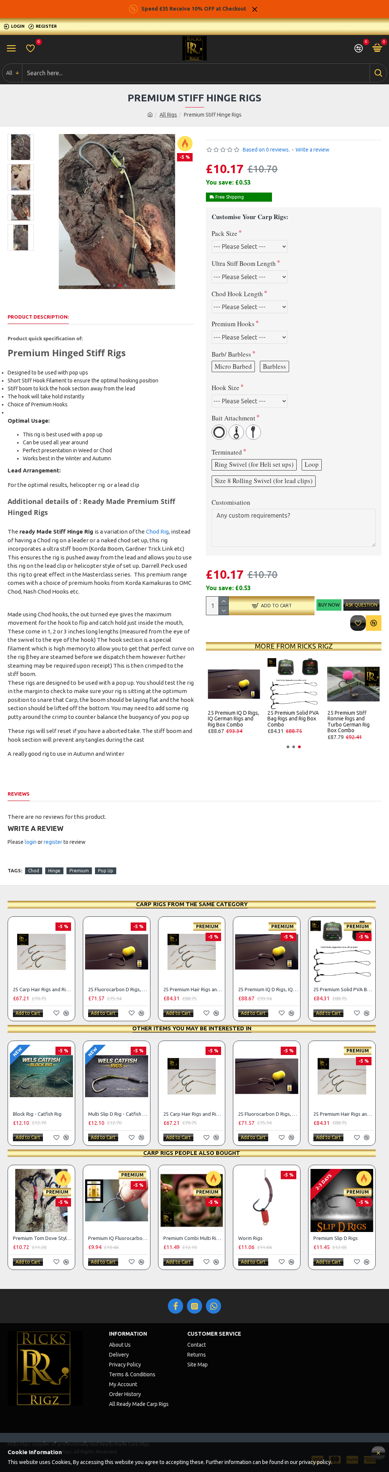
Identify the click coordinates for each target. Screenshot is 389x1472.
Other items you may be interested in (191, 1028)
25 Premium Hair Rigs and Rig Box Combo (193, 989)
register (53, 842)
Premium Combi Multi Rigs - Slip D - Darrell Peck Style (193, 1238)
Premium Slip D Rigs (335, 1238)
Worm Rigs (250, 1238)
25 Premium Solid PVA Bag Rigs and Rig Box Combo (343, 989)
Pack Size (224, 233)
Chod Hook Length (237, 293)
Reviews (19, 793)
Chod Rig (157, 531)
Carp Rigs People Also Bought (191, 1153)
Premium (79, 870)
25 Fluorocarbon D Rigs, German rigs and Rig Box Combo (118, 989)
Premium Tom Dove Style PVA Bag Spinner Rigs (43, 1238)
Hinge (54, 870)
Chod (33, 870)
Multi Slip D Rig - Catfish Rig (286, 716)
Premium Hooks (233, 323)
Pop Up (105, 870)
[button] (108, 285)
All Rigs (168, 115)
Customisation (231, 502)
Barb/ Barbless (231, 354)
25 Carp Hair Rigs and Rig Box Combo (352, 716)
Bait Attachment (233, 418)
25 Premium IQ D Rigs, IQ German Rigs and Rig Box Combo (268, 989)
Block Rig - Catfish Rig (233, 713)
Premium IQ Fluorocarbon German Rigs (118, 1238)
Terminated (227, 452)
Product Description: (38, 316)
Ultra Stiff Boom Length (244, 263)
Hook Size (225, 387)
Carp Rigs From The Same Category (192, 904)
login (30, 842)
